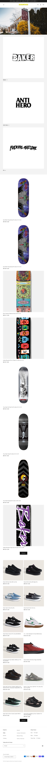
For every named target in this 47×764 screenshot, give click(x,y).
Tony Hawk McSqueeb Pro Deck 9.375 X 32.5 (12, 500)
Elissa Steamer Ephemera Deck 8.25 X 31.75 (12, 313)
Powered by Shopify (18, 761)
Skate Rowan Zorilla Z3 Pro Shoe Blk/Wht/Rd (12, 633)
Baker (4, 79)
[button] (3, 4)
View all (23, 553)
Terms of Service (20, 738)
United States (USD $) (8, 756)
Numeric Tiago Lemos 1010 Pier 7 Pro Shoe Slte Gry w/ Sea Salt (33, 687)
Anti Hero (5, 125)
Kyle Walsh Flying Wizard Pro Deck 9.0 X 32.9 (12, 219)
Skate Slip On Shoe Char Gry (29, 607)
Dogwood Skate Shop (10, 761)
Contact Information (21, 732)
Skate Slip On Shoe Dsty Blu (8, 607)
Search (18, 730)
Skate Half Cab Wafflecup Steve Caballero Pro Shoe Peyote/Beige (33, 714)
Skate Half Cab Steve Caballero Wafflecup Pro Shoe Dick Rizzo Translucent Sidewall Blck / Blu (12, 687)
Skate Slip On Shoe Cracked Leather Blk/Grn (12, 713)
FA (3, 170)
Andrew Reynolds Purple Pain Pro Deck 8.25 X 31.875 (13, 547)
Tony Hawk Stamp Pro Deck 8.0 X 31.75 (11, 453)
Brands (4, 735)
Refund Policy (20, 735)
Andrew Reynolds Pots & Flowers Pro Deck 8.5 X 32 (13, 360)
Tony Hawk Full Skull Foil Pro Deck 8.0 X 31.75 (12, 407)
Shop (4, 732)
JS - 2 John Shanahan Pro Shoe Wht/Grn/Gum (33, 633)
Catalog (4, 738)
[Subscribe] (23, 745)
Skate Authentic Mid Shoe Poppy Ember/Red (32, 659)
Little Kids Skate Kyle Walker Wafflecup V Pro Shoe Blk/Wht (12, 660)
